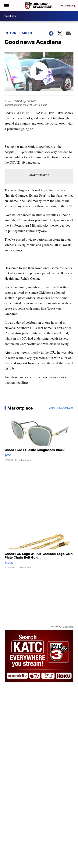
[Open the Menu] (6, 5)
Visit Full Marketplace (61, 408)
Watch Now (67, 6)
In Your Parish (18, 33)
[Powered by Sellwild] (67, 626)
